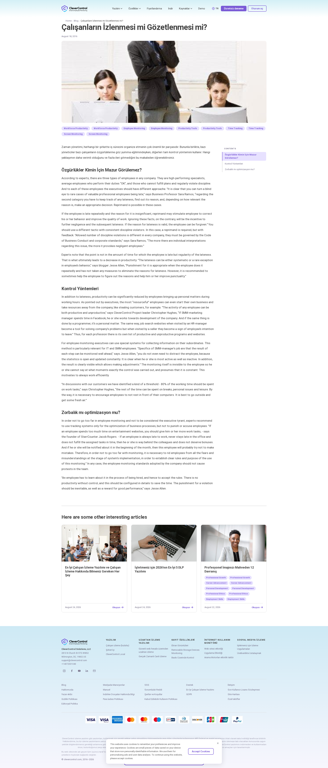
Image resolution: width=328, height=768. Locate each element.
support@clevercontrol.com (74, 660)
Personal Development (217, 588)
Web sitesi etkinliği (213, 648)
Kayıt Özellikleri (183, 640)
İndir (170, 8)
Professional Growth (216, 578)
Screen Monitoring (73, 134)
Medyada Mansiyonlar (114, 685)
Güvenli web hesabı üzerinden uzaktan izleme (153, 650)
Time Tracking (235, 128)
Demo (201, 8)
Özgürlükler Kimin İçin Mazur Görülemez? (241, 156)
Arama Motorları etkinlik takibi (219, 657)
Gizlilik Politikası (69, 699)
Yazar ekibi (67, 694)
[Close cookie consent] (217, 743)
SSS (147, 685)
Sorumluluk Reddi (153, 689)
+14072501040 (69, 664)
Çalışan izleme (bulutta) (117, 645)
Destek (189, 685)
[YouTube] (79, 671)
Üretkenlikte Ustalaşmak (249, 653)
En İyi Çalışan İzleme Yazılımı (200, 689)
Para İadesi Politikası (113, 699)
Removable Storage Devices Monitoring (186, 652)
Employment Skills (214, 599)
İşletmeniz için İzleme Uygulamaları (247, 647)
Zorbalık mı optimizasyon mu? (240, 169)
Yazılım (116, 8)
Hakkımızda (67, 689)
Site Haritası (234, 694)
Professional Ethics (215, 594)
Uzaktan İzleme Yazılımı (149, 641)
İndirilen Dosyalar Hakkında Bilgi (119, 694)
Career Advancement (216, 583)
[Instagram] (64, 671)
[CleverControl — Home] (74, 8)
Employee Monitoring (134, 128)
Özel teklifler (234, 699)
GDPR (189, 694)
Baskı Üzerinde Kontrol (183, 657)
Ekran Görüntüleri (180, 645)
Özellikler (133, 8)
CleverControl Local (115, 654)
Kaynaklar (184, 8)
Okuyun (116, 607)
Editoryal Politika (70, 703)
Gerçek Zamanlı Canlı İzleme (152, 656)
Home (69, 20)
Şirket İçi (110, 650)
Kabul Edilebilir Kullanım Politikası (161, 699)
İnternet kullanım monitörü (217, 641)
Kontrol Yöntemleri (234, 163)
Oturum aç (257, 8)
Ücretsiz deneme (233, 8)
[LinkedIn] (87, 671)
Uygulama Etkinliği (213, 653)
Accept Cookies (201, 751)
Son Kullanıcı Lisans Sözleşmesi (244, 689)
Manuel (106, 689)
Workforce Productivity (76, 128)
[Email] (94, 671)
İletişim (231, 685)
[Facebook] (71, 671)
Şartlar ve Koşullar (153, 694)
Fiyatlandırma (154, 8)
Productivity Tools (187, 128)
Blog (76, 20)
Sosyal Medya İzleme (251, 640)
